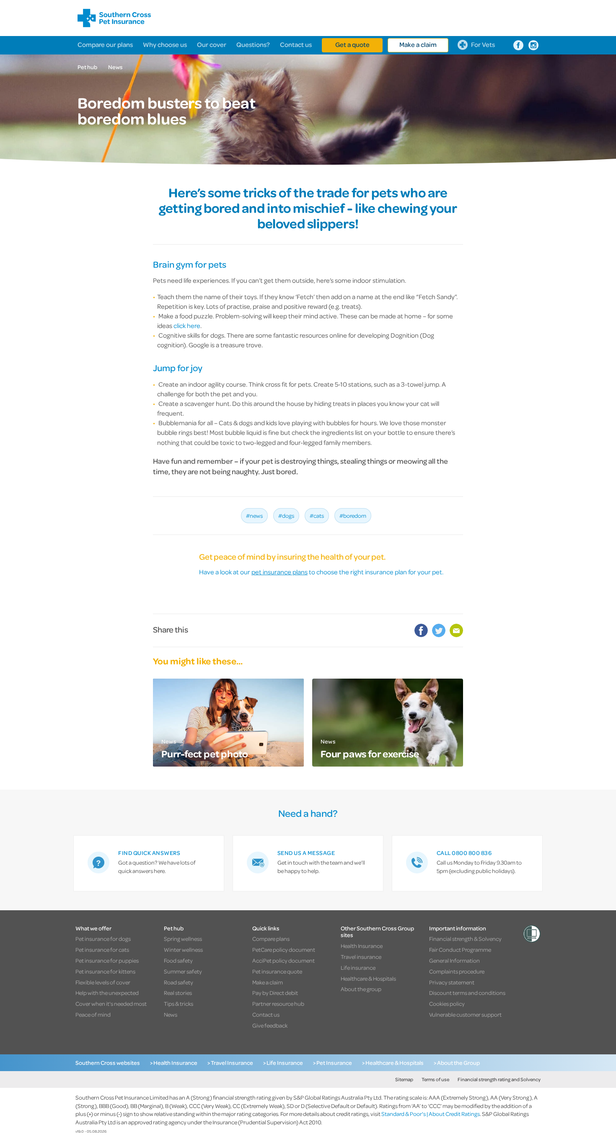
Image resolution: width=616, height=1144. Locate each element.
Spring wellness (183, 938)
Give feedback (269, 1025)
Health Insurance (362, 945)
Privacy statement (451, 982)
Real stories (178, 992)
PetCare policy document (283, 949)
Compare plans (271, 938)
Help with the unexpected (107, 992)
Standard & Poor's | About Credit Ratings (430, 1113)
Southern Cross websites (107, 1062)
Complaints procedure (456, 971)
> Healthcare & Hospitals (393, 1062)
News (115, 66)
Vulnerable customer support (465, 1014)
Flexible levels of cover (102, 982)
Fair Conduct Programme (460, 949)
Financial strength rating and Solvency (499, 1079)
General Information (454, 960)
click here (186, 325)
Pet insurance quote (277, 971)
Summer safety (183, 971)
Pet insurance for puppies (107, 960)
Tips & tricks (178, 1003)
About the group (361, 988)
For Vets (483, 44)
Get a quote (352, 44)
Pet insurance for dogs (103, 938)
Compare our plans (105, 44)
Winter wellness (183, 949)
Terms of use (435, 1079)
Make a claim (418, 44)
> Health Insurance (173, 1062)
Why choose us (165, 44)
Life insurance (358, 967)
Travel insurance (361, 956)
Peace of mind (93, 1014)
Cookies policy (447, 1003)
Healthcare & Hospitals (368, 978)
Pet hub (87, 66)
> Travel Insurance (230, 1062)
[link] (148, 863)
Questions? (253, 44)
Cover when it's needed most (111, 1003)
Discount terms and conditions (467, 992)
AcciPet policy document (283, 960)
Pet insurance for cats (102, 949)
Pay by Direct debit (275, 992)
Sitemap (404, 1079)
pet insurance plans (279, 572)
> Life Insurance (283, 1062)
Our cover (211, 44)
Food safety (178, 960)
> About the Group (457, 1062)
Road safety (178, 982)
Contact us (296, 44)
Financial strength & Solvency (465, 938)
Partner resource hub (278, 1003)
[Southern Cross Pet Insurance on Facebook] (518, 45)
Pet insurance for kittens (105, 971)
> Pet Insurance (332, 1062)
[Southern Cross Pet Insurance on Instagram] (533, 45)
